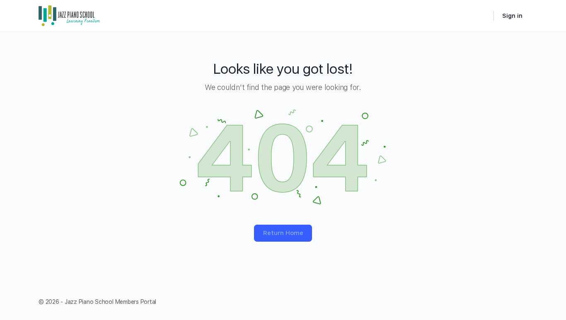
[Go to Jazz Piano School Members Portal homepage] (70, 15)
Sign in (512, 15)
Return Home (283, 233)
